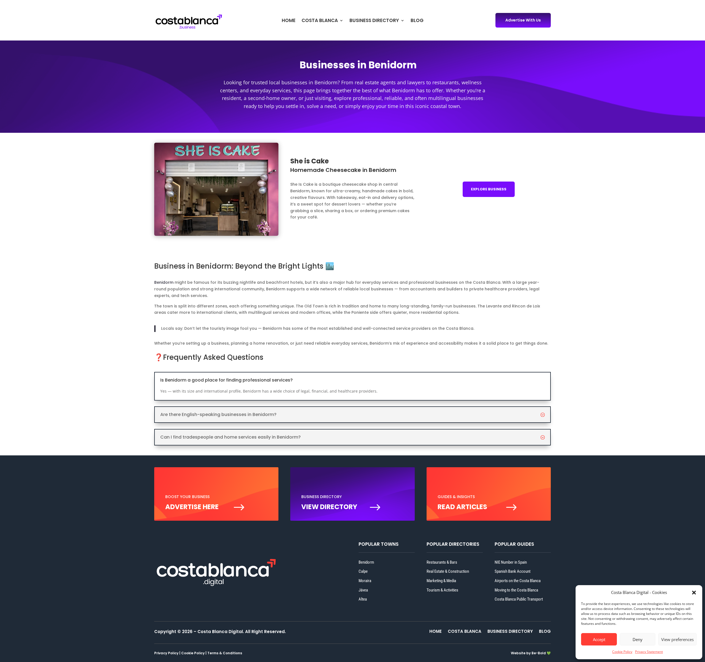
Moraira (365, 580)
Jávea (363, 590)
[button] (694, 592)
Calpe (363, 571)
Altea (363, 599)
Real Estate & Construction (448, 571)
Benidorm (163, 282)
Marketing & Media (441, 580)
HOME (288, 21)
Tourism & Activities (442, 590)
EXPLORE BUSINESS (488, 189)
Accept (599, 639)
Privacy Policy (166, 653)
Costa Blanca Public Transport (519, 599)
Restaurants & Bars (442, 562)
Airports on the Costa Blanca (518, 580)
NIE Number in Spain (511, 562)
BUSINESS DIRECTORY (374, 21)
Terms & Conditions (224, 653)
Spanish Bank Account (512, 571)
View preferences (677, 639)
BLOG (417, 21)
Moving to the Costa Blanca (516, 590)
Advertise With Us (523, 20)
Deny (637, 639)
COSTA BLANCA (320, 21)
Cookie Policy (622, 651)
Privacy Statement (649, 651)
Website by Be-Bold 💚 (531, 653)
